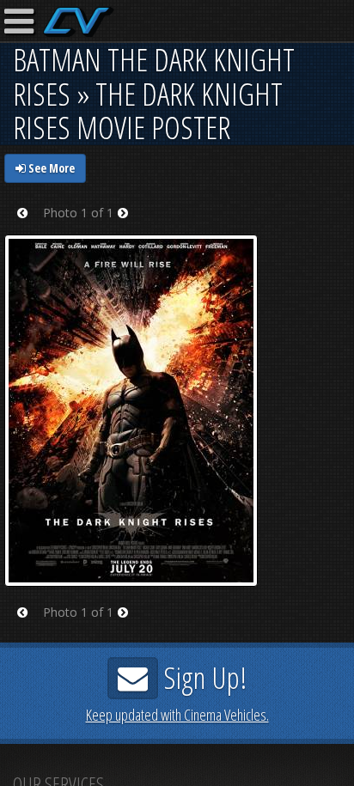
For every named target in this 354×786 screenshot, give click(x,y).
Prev (28, 224)
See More (50, 168)
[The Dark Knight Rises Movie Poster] (131, 409)
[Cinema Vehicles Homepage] (78, 22)
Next (128, 224)
